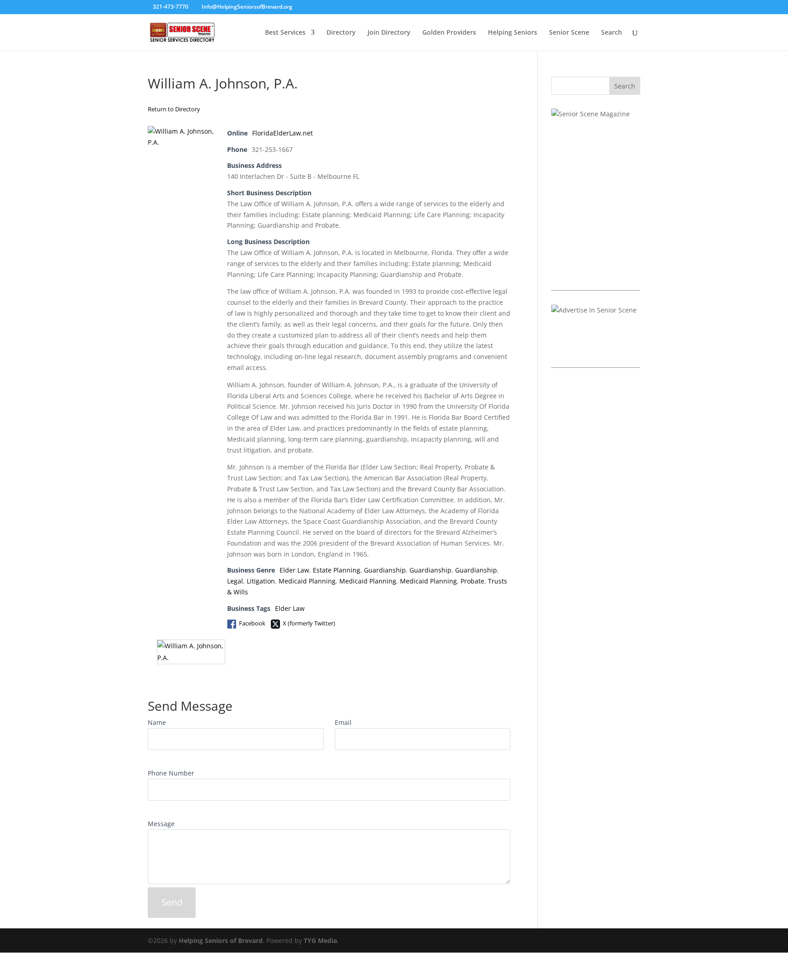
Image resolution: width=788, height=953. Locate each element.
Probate (472, 581)
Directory (341, 32)
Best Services (285, 32)
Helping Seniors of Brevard (221, 940)
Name (157, 722)
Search (611, 32)
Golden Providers (449, 32)
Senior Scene (569, 32)
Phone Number (171, 773)
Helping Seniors (512, 32)
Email (343, 722)
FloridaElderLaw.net (282, 133)
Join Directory (389, 32)
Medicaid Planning (307, 581)
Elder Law (294, 570)
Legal (235, 581)
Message (161, 823)
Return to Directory (174, 109)
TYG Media (320, 940)
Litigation (261, 581)
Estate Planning (336, 570)
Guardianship (385, 570)
